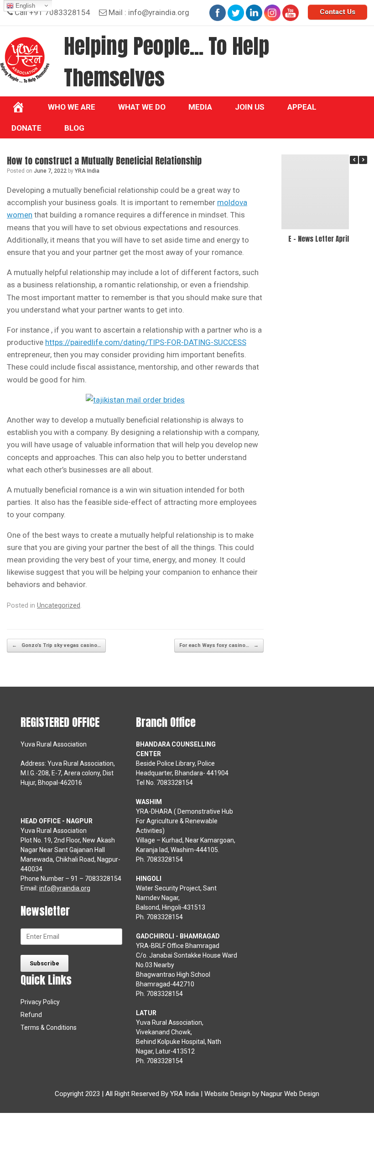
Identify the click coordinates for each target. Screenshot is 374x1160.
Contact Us (337, 12)
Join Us (250, 106)
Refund (31, 1014)
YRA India (87, 171)
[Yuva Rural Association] (24, 60)
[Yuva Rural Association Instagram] (272, 13)
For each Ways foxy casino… (219, 645)
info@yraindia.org (158, 12)
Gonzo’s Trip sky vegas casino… (56, 645)
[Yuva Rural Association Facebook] (217, 13)
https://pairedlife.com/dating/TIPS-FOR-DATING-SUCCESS (145, 342)
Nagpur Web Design (290, 1094)
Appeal (302, 106)
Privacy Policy (40, 1002)
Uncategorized (58, 605)
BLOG (74, 127)
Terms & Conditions (49, 1027)
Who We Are (71, 106)
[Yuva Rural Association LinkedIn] (254, 13)
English (24, 5)
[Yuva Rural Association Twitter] (236, 13)
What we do (142, 106)
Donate (26, 127)
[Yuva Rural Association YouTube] (290, 13)
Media (200, 106)
